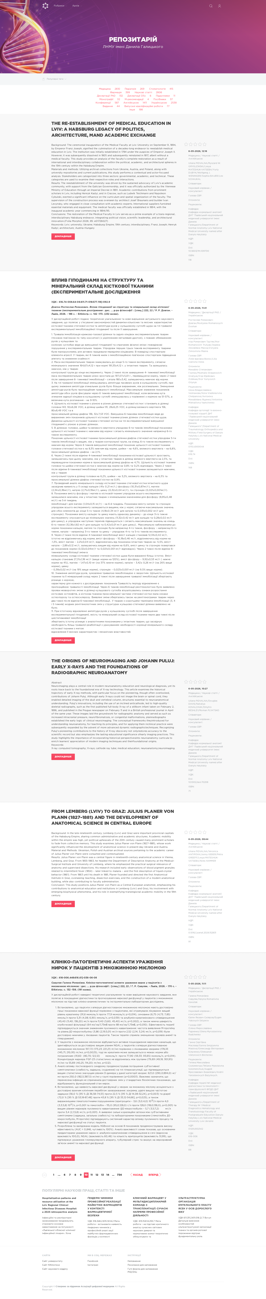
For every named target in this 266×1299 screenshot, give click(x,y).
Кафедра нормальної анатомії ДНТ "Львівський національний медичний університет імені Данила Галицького (205, 218)
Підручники (163, 96)
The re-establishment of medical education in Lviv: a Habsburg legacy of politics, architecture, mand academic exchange (111, 129)
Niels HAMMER (208, 861)
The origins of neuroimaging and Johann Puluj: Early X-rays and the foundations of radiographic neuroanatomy (112, 667)
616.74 (191, 454)
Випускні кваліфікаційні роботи (143, 106)
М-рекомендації (134, 99)
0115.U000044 (196, 447)
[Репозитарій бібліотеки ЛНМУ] (45, 6)
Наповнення (134, 1261)
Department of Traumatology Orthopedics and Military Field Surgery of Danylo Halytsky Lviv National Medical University (205, 432)
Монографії (106, 99)
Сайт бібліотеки (51, 1265)
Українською (159, 103)
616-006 (192, 1136)
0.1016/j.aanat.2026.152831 (202, 933)
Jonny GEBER (208, 854)
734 (119, 1175)
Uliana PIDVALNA (197, 163)
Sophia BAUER (210, 176)
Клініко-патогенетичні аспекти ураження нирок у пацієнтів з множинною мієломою (108, 965)
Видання (108, 106)
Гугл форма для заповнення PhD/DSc (143, 1270)
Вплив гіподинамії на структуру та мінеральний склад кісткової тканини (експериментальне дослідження (102, 286)
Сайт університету (52, 1261)
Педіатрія (130, 89)
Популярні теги (55, 79)
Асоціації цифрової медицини (97, 1286)
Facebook (93, 1261)
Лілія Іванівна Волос (199, 359)
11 (92, 1175)
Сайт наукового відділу (55, 1269)
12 (97, 1175)
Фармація (116, 92)
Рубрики (59, 6)
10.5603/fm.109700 (198, 251)
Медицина (105, 89)
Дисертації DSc (136, 96)
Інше (132, 110)
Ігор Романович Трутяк (201, 342)
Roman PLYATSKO (209, 710)
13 (102, 1175)
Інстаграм (93, 1265)
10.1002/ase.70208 (198, 782)
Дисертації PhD (106, 96)
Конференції (103, 103)
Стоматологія (157, 89)
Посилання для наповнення (142, 1265)
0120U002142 (195, 1129)
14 (107, 1175)
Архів (75, 6)
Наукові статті (143, 92)
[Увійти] (219, 6)
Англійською (131, 103)
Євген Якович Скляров (201, 1018)
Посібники (159, 99)
